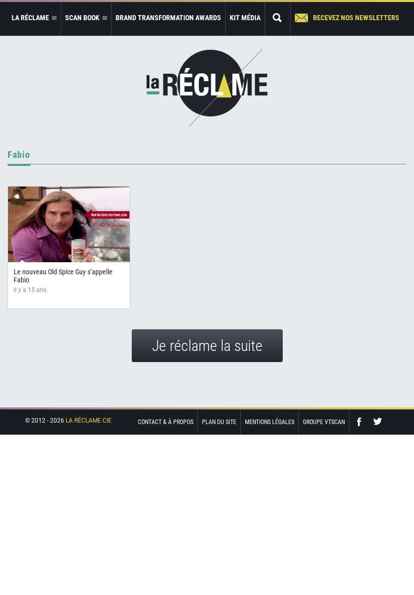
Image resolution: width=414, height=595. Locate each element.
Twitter (377, 422)
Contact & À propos (165, 422)
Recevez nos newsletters (356, 18)
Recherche (277, 18)
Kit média (245, 18)
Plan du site (219, 422)
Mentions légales (269, 422)
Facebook (361, 422)
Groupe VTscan (324, 422)
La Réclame (207, 88)
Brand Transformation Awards (168, 18)
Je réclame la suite (207, 345)
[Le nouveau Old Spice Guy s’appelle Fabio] (69, 224)
